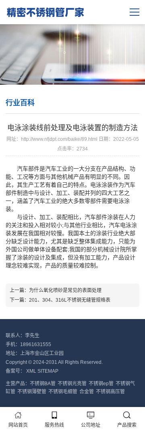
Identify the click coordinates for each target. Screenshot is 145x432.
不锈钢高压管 (110, 391)
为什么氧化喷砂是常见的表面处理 (65, 290)
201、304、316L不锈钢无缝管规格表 (69, 300)
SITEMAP (47, 371)
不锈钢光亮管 (72, 383)
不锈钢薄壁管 (31, 391)
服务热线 (54, 425)
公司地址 (90, 425)
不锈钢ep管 (101, 383)
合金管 (86, 391)
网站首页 (18, 425)
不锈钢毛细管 (62, 391)
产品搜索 (127, 425)
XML (31, 371)
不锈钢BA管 (43, 383)
